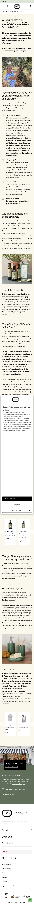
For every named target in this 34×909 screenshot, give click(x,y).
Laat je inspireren (11, 16)
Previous (2, 532)
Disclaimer (5, 877)
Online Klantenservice (8, 794)
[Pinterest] (7, 858)
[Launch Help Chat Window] (30, 900)
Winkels (4, 1)
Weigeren (17, 504)
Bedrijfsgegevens (6, 864)
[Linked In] (16, 858)
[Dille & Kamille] (17, 6)
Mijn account (7, 6)
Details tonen (16, 510)
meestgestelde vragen (18, 784)
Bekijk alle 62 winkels (11, 767)
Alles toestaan (10, 498)
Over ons (7, 836)
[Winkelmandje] (30, 6)
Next (32, 532)
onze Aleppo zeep (12, 605)
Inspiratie (7, 843)
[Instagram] (3, 858)
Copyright (4, 881)
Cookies (4, 873)
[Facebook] (12, 858)
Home (3, 16)
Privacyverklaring (6, 868)
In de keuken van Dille (22, 16)
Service (6, 830)
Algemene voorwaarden (8, 886)
